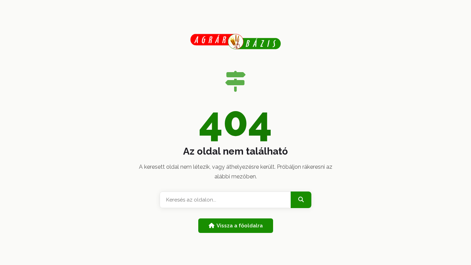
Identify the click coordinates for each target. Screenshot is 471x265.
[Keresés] (301, 200)
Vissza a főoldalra (240, 226)
